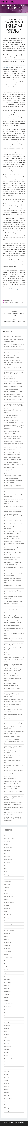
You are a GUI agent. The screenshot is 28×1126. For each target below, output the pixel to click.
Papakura (6, 936)
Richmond (7, 1025)
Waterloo (6, 988)
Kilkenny (6, 1108)
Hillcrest (6, 1114)
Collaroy (6, 1071)
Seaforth (6, 905)
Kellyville (6, 1092)
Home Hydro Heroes (8, 2)
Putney (6, 1016)
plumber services (18, 302)
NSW (10, 300)
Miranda (6, 300)
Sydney (6, 835)
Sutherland (7, 841)
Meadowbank (7, 961)
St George (7, 875)
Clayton (6, 1000)
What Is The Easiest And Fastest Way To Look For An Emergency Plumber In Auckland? (14, 659)
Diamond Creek (8, 1098)
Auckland (6, 939)
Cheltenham (7, 881)
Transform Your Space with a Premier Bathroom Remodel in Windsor (12, 410)
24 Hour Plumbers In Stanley (11, 719)
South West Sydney (9, 924)
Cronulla (6, 1022)
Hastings (6, 872)
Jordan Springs (8, 957)
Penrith (6, 954)
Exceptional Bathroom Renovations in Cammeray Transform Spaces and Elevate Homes (13, 568)
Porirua (6, 921)
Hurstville (7, 878)
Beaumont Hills (8, 1059)
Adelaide (6, 887)
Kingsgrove (7, 1089)
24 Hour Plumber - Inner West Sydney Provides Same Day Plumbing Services (14, 741)
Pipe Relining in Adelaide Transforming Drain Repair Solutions (11, 469)
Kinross (6, 1010)
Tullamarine (7, 1102)
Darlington (7, 1095)
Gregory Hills (7, 951)
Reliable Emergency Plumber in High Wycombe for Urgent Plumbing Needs (14, 543)
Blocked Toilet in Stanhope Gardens (13, 336)
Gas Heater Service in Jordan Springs (14, 524)
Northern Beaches (9, 902)
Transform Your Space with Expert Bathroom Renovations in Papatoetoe (13, 603)
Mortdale (6, 893)
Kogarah (6, 1031)
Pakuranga (7, 862)
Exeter (6, 1074)
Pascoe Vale (7, 1105)
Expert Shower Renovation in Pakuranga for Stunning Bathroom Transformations (13, 362)
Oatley (6, 911)
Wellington (7, 967)
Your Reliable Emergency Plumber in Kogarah (14, 313)
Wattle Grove (7, 927)
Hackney (6, 1111)
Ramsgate (7, 979)
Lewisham (7, 1056)
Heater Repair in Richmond (11, 625)
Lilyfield (6, 1077)
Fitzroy (6, 964)
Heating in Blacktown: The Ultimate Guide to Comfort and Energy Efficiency (14, 501)
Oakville (6, 994)
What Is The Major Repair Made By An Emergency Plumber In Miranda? (14, 26)
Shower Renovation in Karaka (12, 613)
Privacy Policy (20, 1122)
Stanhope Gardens (9, 838)
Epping (6, 997)
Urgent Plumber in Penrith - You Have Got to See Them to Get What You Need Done (13, 818)
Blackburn (7, 1040)
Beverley (6, 1052)
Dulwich (6, 1062)
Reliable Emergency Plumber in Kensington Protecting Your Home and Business (13, 443)
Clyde (5, 1037)
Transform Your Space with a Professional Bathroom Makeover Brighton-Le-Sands (13, 480)
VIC (5, 853)
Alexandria (7, 908)
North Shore (7, 942)
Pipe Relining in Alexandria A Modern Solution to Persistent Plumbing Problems (14, 426)
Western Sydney (8, 896)
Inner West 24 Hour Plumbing (12, 736)
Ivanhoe (6, 1043)
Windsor (6, 899)
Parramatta (7, 1046)
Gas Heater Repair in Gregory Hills (13, 520)
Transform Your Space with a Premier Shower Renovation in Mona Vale (14, 515)
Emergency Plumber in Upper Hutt (13, 386)
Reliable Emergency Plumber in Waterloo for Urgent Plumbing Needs (12, 580)
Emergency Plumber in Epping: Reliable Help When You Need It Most (12, 591)
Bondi (5, 866)
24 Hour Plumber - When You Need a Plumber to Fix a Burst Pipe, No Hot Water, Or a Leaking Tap (13, 771)
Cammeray (7, 985)
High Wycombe (8, 973)
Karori (6, 970)
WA (5, 976)
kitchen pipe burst (8, 304)
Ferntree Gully (8, 847)
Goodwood (7, 884)
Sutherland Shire (8, 1019)
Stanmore (7, 1068)
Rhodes (6, 1065)
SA (5, 890)
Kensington (7, 918)
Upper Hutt (7, 856)
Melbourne (7, 850)
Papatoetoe (7, 1006)
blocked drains (9, 302)
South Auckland (8, 1003)
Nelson (6, 844)
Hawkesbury (7, 991)
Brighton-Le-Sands (9, 930)
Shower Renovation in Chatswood (13, 511)
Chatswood (7, 945)
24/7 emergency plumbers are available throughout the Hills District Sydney (12, 694)
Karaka (6, 1013)
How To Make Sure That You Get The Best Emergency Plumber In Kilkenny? (13, 797)
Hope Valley (7, 982)
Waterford (7, 1086)
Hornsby (6, 1028)
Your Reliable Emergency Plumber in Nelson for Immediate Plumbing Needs (14, 346)
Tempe (6, 1080)
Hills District (7, 1083)
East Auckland (8, 859)
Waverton (6, 1049)
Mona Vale (7, 948)
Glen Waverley (8, 915)
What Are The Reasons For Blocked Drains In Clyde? (14, 321)
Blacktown (7, 933)
